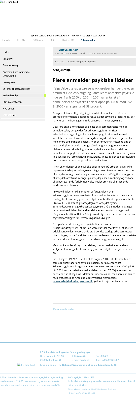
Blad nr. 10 (68, 40)
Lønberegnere (38, 35)
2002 (52, 40)
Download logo (87, 393)
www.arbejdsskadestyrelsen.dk (73, 281)
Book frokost (54, 35)
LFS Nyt (21, 40)
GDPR (101, 35)
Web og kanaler (88, 35)
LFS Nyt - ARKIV (70, 35)
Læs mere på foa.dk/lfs (48, 385)
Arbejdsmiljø (88, 40)
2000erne (38, 40)
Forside (6, 40)
